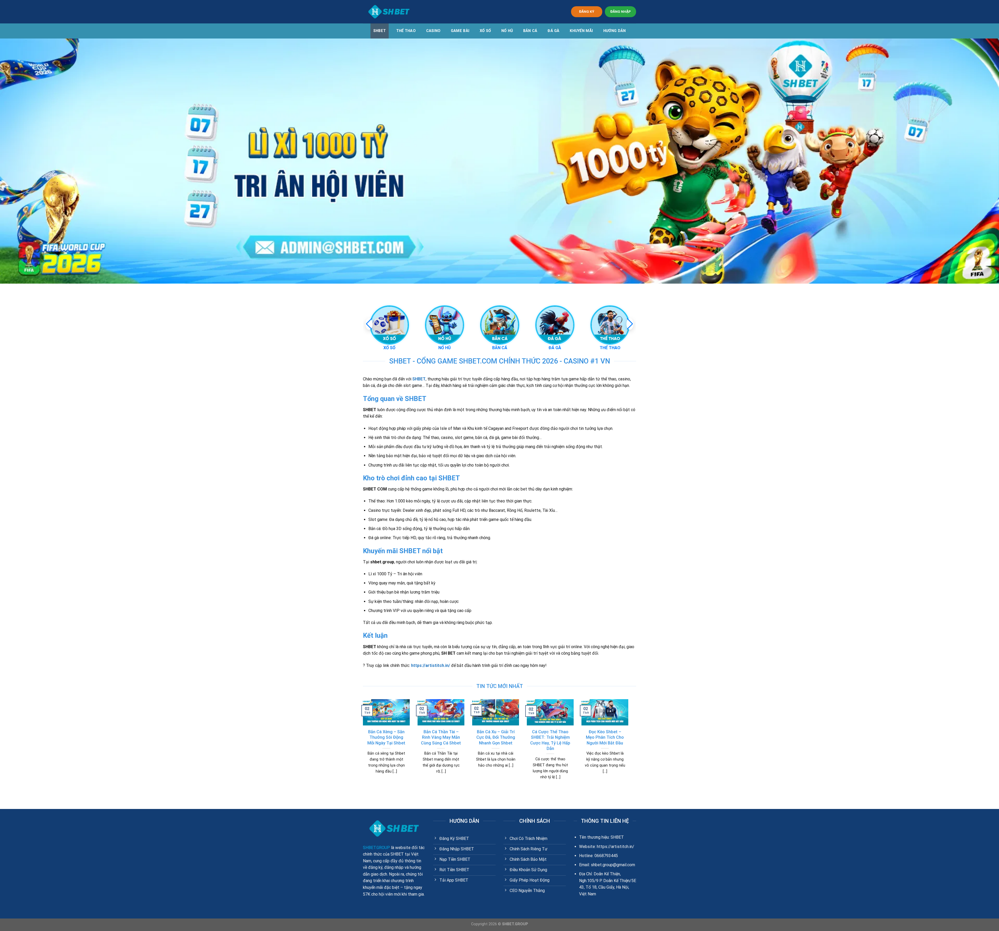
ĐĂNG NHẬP (620, 11)
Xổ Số (485, 31)
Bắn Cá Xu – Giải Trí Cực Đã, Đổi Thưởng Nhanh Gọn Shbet (495, 737)
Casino (433, 31)
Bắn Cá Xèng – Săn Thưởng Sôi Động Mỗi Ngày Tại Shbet (386, 737)
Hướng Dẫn (614, 31)
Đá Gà (553, 31)
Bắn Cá (530, 31)
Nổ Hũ (507, 31)
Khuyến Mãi (581, 31)
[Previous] (362, 746)
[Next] (629, 746)
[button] (629, 324)
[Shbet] (389, 11)
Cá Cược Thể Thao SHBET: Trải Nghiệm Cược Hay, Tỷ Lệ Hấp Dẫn (550, 740)
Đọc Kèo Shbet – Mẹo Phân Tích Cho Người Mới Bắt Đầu (605, 737)
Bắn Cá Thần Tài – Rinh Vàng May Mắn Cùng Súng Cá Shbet (441, 737)
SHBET (379, 31)
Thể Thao (406, 31)
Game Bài (460, 31)
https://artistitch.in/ (430, 665)
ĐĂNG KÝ (586, 11)
